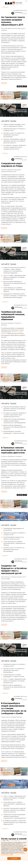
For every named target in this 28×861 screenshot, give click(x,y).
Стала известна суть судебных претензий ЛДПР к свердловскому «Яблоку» (14, 289)
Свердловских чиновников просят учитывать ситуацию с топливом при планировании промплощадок (14, 295)
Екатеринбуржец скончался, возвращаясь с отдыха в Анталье (13, 432)
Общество (4, 367)
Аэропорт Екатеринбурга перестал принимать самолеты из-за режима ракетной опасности (14, 141)
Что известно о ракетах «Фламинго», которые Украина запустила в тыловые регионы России (14, 147)
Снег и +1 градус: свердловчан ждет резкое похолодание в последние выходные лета (14, 277)
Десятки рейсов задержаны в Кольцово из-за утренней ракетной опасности (14, 283)
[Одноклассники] (20, 86)
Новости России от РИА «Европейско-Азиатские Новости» (10, 3)
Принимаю (14, 858)
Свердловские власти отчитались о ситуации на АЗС (14, 129)
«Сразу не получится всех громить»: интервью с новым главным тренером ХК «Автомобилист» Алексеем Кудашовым (14, 270)
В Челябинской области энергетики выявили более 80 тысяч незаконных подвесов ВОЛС (14, 822)
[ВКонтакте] (18, 86)
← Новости (4, 7)
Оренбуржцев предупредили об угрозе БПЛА (13, 529)
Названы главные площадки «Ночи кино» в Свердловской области (14, 125)
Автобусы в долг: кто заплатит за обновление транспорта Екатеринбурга (13, 135)
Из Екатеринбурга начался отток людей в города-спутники (13, 538)
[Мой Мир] (24, 86)
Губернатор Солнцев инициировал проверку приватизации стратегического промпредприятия (14, 421)
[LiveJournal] (26, 86)
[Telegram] (22, 86)
